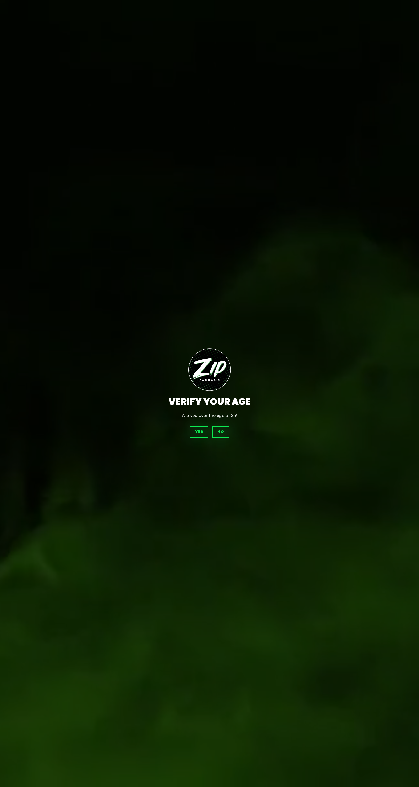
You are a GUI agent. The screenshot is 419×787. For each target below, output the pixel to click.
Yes (199, 431)
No (220, 431)
